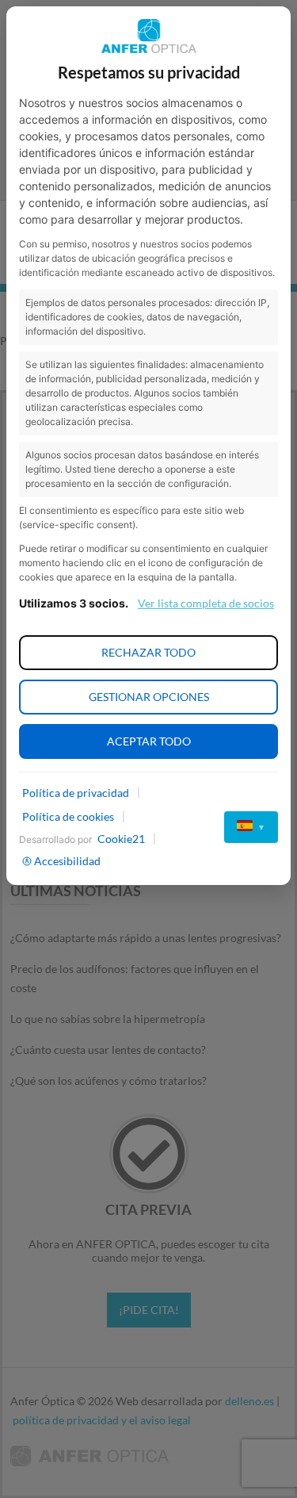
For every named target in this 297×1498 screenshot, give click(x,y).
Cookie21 (121, 838)
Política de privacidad (75, 792)
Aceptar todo (149, 741)
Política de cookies (68, 816)
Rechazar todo (148, 652)
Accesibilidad (67, 861)
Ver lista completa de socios (206, 603)
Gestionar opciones (149, 696)
